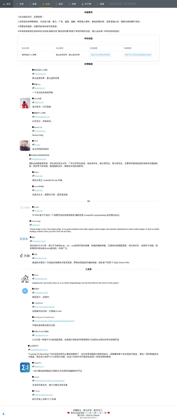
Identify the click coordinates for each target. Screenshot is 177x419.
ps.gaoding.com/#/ (41, 293)
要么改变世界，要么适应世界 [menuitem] (122, 4)
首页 (8, 4)
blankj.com (39, 176)
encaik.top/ (39, 190)
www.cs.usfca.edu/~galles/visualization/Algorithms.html (54, 321)
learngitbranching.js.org (39, 350)
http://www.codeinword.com (45, 307)
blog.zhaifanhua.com (42, 117)
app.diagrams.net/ (41, 279)
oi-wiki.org (39, 211)
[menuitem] (6, 4)
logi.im (37, 145)
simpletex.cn (39, 366)
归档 (74, 4)
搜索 (102, 4)
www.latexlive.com (41, 335)
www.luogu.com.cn (39, 241)
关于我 (88, 4)
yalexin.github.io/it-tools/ (44, 395)
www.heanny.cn (40, 131)
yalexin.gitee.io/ (40, 74)
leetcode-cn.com (40, 258)
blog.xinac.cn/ (40, 88)
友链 (48, 4)
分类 (21, 4)
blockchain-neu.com (39, 159)
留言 (61, 4)
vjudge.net (36, 225)
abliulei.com (39, 102)
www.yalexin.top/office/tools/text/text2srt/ (50, 381)
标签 (35, 4)
